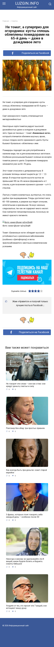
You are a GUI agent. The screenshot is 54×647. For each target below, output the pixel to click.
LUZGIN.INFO (27, 3)
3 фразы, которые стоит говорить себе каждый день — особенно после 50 (24, 515)
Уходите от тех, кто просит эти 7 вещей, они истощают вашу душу (26, 607)
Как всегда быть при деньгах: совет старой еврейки (26, 471)
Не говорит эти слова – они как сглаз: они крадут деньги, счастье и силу (25, 385)
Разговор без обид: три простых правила (25, 428)
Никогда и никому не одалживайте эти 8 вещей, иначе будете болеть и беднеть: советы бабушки (25, 561)
